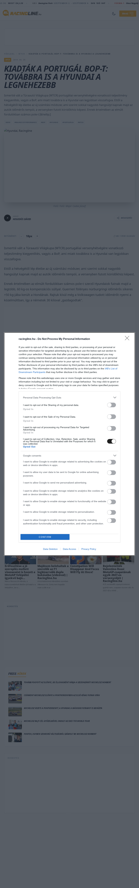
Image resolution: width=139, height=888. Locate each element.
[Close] (128, 339)
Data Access (69, 549)
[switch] (111, 405)
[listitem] (69, 397)
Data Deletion (50, 549)
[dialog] (69, 444)
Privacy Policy (88, 549)
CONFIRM (45, 537)
